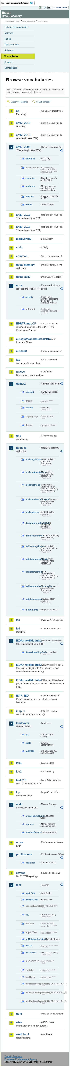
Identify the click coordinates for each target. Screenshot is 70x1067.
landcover (22, 723)
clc (27, 735)
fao (18, 359)
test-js (28, 945)
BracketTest (31, 899)
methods (30, 186)
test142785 (30, 952)
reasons (29, 196)
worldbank (23, 1034)
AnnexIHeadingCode (32, 652)
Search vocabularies (19, 102)
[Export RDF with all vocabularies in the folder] (61, 151)
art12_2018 (23, 135)
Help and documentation (16, 27)
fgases (20, 371)
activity (29, 297)
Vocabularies (11, 56)
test (18, 884)
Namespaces (10, 68)
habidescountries (32, 535)
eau (27, 914)
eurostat (21, 351)
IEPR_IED (22, 695)
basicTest (30, 893)
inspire (20, 711)
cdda (19, 247)
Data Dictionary (28, 21)
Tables (7, 39)
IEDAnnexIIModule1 (28, 640)
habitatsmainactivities (32, 559)
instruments (31, 609)
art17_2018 (23, 226)
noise (19, 842)
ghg (18, 435)
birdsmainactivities (32, 472)
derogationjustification (32, 523)
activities (30, 158)
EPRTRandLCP (26, 323)
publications (24, 854)
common (22, 256)
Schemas (9, 50)
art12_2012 (23, 122)
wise (19, 1022)
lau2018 (21, 780)
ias (18, 619)
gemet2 (21, 383)
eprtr (19, 285)
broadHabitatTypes (32, 816)
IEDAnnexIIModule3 (28, 664)
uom (19, 1013)
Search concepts (43, 102)
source (29, 407)
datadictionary (25, 264)
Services (8, 62)
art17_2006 (23, 147)
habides (21, 447)
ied (18, 628)
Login (44, 7)
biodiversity (23, 238)
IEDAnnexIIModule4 (28, 680)
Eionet (17, 21)
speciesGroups (32, 832)
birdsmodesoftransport (32, 499)
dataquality (23, 276)
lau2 (19, 771)
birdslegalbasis (32, 459)
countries (30, 178)
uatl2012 (29, 751)
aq (17, 110)
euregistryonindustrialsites (28, 339)
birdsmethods (32, 485)
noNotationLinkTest (32, 939)
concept (29, 392)
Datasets (8, 33)
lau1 (19, 762)
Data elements (11, 44)
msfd (19, 804)
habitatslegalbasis (32, 546)
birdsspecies (32, 512)
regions (29, 824)
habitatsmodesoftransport (32, 586)
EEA (18, 3)
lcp (18, 792)
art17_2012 (23, 214)
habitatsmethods (32, 572)
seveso (20, 872)
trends (28, 204)
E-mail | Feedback (13, 1056)
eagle (28, 743)
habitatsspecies (32, 599)
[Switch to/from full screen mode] (50, 7)
